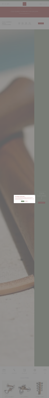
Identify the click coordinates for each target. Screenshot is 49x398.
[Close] (34, 195)
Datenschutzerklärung (20, 199)
